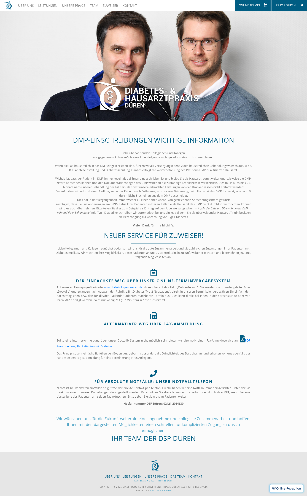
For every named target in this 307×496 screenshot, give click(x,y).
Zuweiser (110, 5)
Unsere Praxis (73, 5)
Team (94, 5)
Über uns (26, 5)
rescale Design (161, 490)
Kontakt (130, 5)
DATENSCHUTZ (144, 480)
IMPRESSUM (165, 480)
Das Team (177, 476)
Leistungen (47, 5)
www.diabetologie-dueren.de (123, 287)
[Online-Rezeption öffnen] (286, 488)
